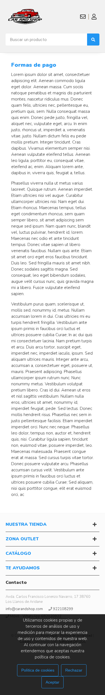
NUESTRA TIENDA (26, 524)
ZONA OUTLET (22, 539)
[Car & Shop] (27, 16)
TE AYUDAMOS (23, 568)
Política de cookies (37, 670)
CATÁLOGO (18, 553)
